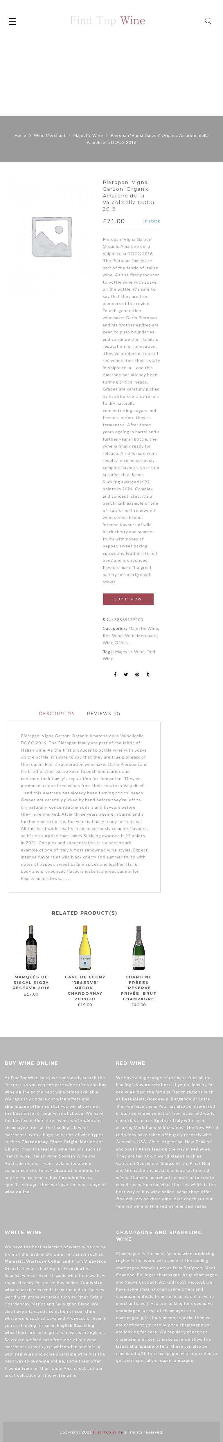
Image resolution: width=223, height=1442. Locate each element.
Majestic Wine (88, 135)
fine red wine (129, 1206)
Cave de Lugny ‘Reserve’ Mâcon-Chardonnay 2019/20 (85, 988)
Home (20, 135)
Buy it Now (128, 599)
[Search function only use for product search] (208, 21)
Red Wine (113, 635)
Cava (51, 1318)
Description (57, 713)
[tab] (57, 714)
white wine (81, 1120)
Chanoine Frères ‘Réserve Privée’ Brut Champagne (139, 988)
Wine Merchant (50, 135)
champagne (16, 1127)
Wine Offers (116, 642)
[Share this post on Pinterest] (137, 674)
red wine (59, 1120)
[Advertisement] (111, 72)
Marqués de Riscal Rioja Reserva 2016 (31, 982)
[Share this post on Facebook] (115, 674)
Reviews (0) (104, 713)
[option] (51, 235)
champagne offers (176, 1289)
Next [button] (158, 969)
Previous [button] (9, 969)
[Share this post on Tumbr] (148, 674)
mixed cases (128, 1184)
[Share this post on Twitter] (126, 674)
